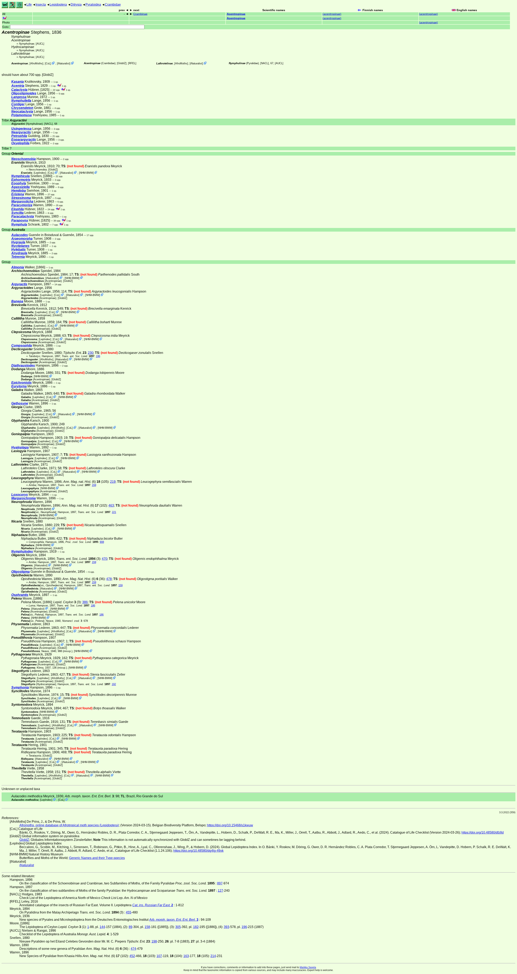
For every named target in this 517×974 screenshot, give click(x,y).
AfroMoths (36, 63)
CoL (48, 63)
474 (133, 948)
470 (104, 558)
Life (29, 4)
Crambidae (113, 4)
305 (178, 927)
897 (220, 883)
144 (102, 927)
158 (147, 927)
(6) (79, 481)
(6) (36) (83, 579)
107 (159, 956)
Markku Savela (308, 967)
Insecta (41, 4)
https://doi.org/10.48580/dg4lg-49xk (198, 850)
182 (196, 927)
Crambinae (140, 14)
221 (114, 512)
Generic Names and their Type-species (97, 858)
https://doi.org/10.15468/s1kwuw (230, 825)
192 (114, 684)
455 (128, 912)
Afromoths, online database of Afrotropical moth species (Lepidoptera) (69, 825)
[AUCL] (40, 43)
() (332, 14)
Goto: (6, 26)
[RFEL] (132, 63)
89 (130, 927)
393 (226, 927)
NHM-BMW (86, 172)
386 (85, 602)
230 (90, 352)
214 (213, 956)
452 (132, 956)
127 (220, 890)
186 (93, 605)
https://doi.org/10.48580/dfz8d (482, 832)
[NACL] (264, 63)
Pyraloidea (93, 4)
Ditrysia (76, 4)
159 (94, 485)
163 (186, 956)
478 (109, 579)
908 (102, 541)
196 (98, 356)
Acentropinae (236, 14)
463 (111, 505)
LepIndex (40, 172)
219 (113, 481)
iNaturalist (63, 63)
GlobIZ (122, 63)
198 (154, 941)
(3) (78, 558)
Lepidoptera (58, 4)
